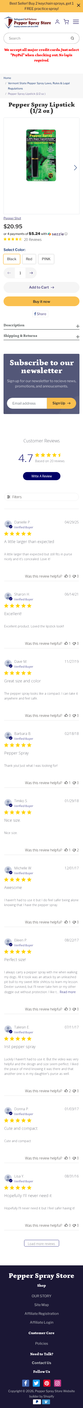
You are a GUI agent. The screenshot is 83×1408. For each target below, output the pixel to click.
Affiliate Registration (42, 1314)
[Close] (78, 5)
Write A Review (41, 476)
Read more (68, 992)
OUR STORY (42, 1296)
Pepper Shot (12, 218)
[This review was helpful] (66, 1009)
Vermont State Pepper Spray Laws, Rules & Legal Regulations (39, 86)
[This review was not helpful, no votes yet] (74, 576)
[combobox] (35, 38)
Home (7, 78)
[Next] (75, 168)
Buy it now (41, 302)
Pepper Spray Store (41, 1276)
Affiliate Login (41, 1322)
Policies (41, 1343)
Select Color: (14, 250)
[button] (41, 234)
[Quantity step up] (31, 272)
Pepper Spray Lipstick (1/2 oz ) (26, 93)
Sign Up (58, 403)
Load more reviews (41, 1244)
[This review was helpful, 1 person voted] (66, 643)
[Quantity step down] (9, 272)
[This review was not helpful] (74, 850)
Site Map (41, 1305)
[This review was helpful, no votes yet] (66, 576)
